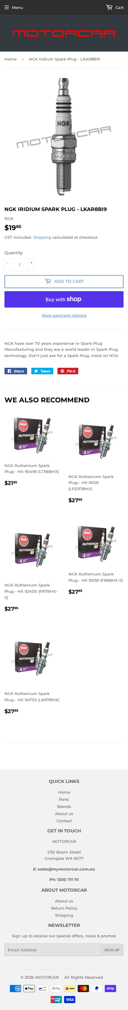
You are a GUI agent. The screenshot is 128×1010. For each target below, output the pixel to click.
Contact (64, 820)
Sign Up (112, 950)
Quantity (13, 252)
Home (10, 59)
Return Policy (64, 908)
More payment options (64, 315)
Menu (17, 7)
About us (64, 813)
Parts (64, 799)
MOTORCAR (47, 977)
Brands (64, 806)
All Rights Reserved (83, 977)
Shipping (42, 237)
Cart (119, 7)
